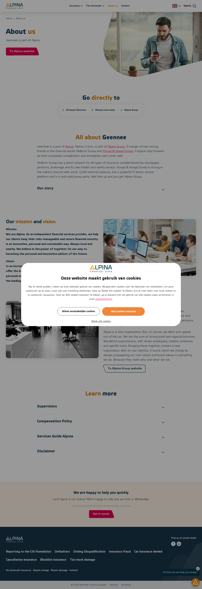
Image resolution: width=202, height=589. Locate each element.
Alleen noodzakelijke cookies (78, 311)
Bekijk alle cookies (101, 321)
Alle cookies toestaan (123, 311)
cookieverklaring (103, 299)
